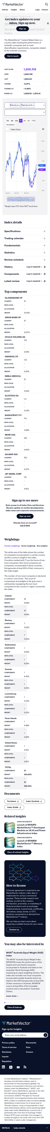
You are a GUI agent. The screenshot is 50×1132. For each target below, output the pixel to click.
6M (16, 121)
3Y (24, 121)
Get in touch (12, 56)
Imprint (5, 1057)
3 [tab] (8, 1002)
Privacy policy (8, 1043)
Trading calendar (14, 238)
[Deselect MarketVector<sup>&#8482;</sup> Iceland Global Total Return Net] (33, 105)
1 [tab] (4, 1002)
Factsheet (11, 801)
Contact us (14, 930)
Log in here (25, 526)
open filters (46, 4)
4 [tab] (10, 1002)
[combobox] (25, 105)
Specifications (12, 231)
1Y (21, 121)
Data (28, 1047)
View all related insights (18, 852)
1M (12, 121)
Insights (14, 10)
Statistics (9, 252)
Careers (29, 1052)
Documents (31, 1043)
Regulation (7, 1061)
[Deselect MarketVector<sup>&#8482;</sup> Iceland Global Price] (19, 105)
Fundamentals (12, 245)
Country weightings (12, 546)
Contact (45, 10)
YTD (34, 121)
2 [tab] (6, 1002)
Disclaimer (6, 1052)
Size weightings (43, 546)
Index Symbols (32, 801)
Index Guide (12, 807)
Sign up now (25, 516)
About (22, 10)
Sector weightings (28, 546)
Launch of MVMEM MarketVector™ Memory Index (29, 844)
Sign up (22, 29)
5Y (29, 121)
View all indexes (14, 1007)
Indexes (5, 10)
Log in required (33, 267)
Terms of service (9, 1047)
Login (37, 10)
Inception (10, 125)
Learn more (11, 996)
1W (7, 121)
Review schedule (14, 260)
